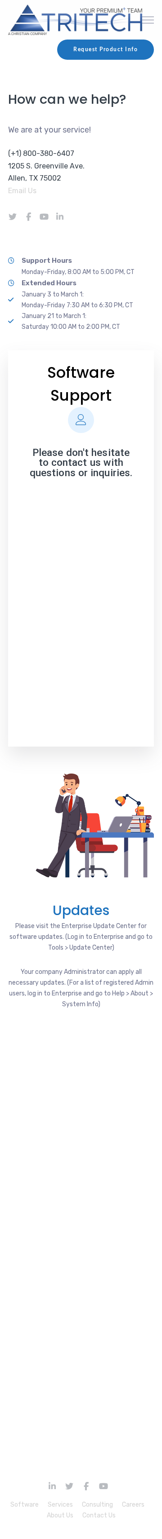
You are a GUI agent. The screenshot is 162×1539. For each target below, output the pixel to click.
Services (60, 1504)
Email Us (23, 190)
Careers (133, 1504)
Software (24, 1504)
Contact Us (99, 1515)
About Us (60, 1515)
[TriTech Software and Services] (75, 19)
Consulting (97, 1504)
